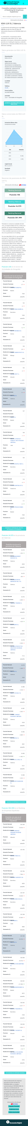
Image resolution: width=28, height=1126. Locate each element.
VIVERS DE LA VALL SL (16, 759)
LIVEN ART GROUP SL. (16, 287)
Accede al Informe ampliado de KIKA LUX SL (14, 103)
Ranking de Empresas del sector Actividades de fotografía (14, 528)
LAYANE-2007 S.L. (15, 374)
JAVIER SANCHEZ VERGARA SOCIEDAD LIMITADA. (15, 832)
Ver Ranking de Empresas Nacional (15, 1073)
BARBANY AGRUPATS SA (16, 877)
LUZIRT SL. (13, 417)
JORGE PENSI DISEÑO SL (16, 309)
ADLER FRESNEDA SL (15, 331)
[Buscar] (25, 17)
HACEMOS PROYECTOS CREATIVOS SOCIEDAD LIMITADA (16, 648)
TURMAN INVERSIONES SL (17, 987)
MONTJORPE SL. (14, 624)
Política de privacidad (14, 1112)
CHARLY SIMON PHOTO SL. (17, 352)
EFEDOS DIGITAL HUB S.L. (17, 464)
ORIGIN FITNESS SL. (15, 856)
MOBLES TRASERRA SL (16, 1009)
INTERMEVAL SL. (14, 738)
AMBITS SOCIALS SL (15, 693)
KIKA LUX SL (13, 395)
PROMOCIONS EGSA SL (16, 899)
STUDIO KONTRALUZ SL (16, 485)
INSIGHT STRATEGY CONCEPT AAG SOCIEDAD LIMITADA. (17, 440)
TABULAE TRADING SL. (16, 603)
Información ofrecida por (17, 20)
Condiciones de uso (14, 1109)
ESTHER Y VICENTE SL (16, 1030)
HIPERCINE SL (14, 920)
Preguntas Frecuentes (14, 1106)
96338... (7, 87)
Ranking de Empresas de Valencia (16, 802)
